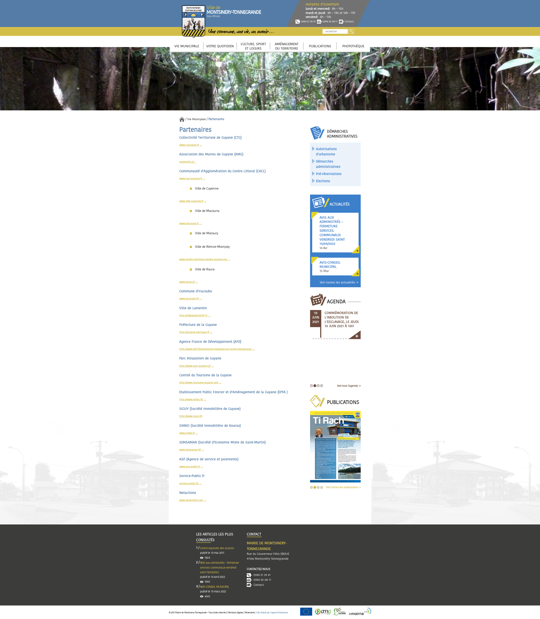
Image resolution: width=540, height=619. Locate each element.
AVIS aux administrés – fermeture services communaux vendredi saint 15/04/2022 (219, 567)
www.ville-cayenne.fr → (193, 201)
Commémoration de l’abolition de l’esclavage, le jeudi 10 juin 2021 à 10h (342, 319)
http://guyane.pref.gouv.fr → (195, 332)
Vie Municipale (196, 119)
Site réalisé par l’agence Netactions (272, 612)
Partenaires (250, 612)
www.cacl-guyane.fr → (192, 178)
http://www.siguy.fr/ (191, 416)
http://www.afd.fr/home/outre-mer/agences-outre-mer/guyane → (217, 349)
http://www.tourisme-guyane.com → (200, 382)
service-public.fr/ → (190, 483)
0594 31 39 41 (308, 21)
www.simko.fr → (188, 433)
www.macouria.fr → (190, 223)
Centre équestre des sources (217, 548)
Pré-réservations (329, 174)
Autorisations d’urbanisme (326, 151)
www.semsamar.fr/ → (191, 449)
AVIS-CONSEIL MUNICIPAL (214, 586)
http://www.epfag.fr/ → (192, 399)
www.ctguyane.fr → (190, 145)
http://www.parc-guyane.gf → (196, 366)
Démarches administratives (328, 164)
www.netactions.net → (192, 500)
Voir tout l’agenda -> (349, 386)
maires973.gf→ (187, 162)
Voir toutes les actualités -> (339, 282)
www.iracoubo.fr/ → (190, 298)
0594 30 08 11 (330, 21)
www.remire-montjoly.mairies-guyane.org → (204, 259)
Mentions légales (235, 612)
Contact (349, 21)
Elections (323, 181)
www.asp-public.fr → (191, 466)
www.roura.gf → (188, 282)
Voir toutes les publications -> (343, 487)
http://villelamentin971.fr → (195, 315)
